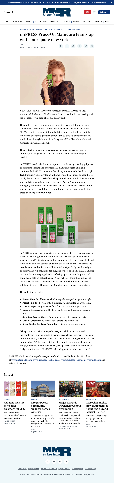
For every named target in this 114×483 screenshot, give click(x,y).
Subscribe (104, 12)
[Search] (12, 12)
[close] (111, 2)
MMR (21, 45)
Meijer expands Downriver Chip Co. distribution (70, 406)
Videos (28, 21)
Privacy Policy (90, 469)
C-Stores (66, 21)
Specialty (98, 21)
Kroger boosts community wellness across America (40, 407)
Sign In (95, 12)
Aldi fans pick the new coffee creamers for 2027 (14, 406)
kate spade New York (53, 30)
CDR (88, 12)
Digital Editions (64, 469)
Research (54, 21)
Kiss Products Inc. (72, 30)
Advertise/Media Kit (49, 469)
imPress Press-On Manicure (31, 30)
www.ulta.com (94, 359)
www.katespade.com (21, 359)
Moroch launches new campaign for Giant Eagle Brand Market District (97, 407)
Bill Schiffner (9, 421)
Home (6, 21)
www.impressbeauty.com (73, 359)
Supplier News (41, 21)
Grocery (86, 21)
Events (76, 21)
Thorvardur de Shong (68, 426)
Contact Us (22, 469)
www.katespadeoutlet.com (46, 359)
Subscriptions (77, 469)
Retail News (17, 21)
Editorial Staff (33, 469)
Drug (107, 21)
